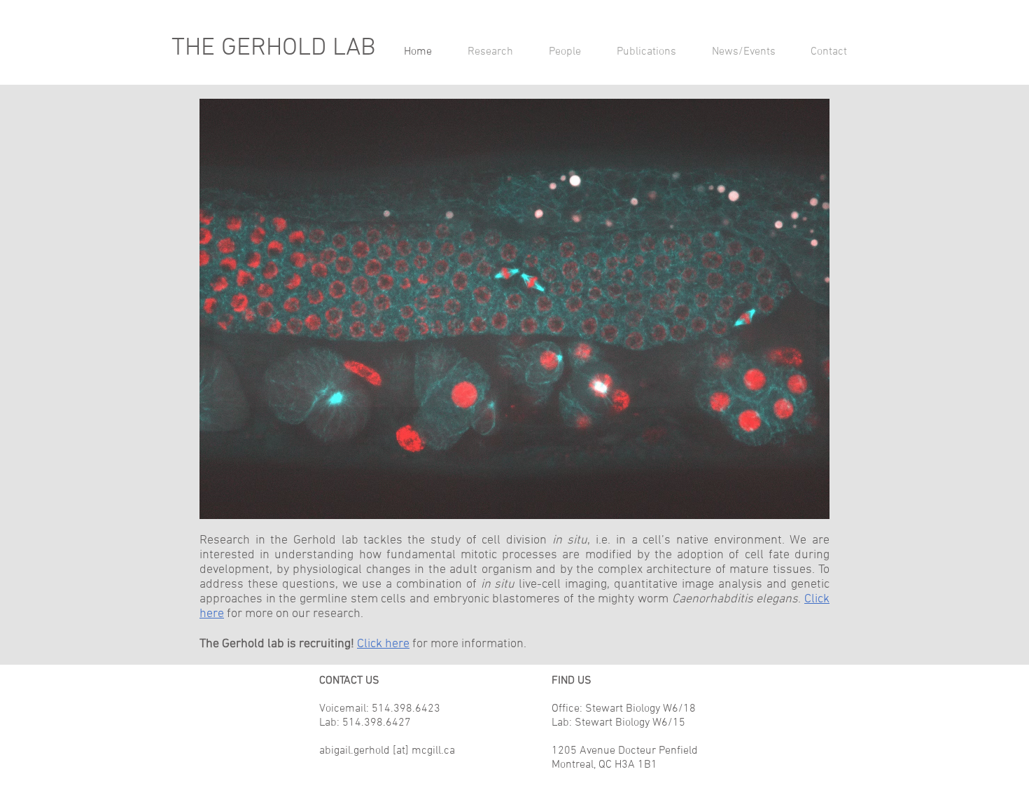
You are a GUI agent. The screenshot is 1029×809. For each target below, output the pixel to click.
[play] (800, 507)
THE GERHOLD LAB (274, 48)
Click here (383, 644)
